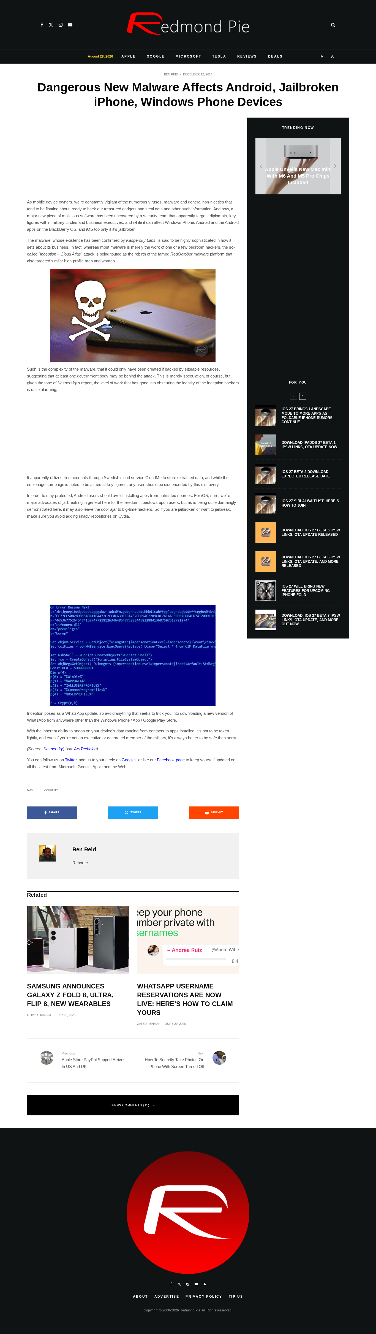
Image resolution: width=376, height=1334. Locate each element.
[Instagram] (60, 25)
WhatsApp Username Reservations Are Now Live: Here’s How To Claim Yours (185, 999)
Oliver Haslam (39, 1015)
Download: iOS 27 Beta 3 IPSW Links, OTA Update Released (311, 532)
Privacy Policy (204, 1296)
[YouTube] (70, 25)
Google (156, 56)
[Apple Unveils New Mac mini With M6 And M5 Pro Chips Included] (298, 166)
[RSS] (322, 57)
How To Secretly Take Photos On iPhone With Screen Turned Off (174, 1060)
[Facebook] (42, 25)
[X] (51, 25)
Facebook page (171, 759)
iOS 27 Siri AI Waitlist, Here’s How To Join (310, 503)
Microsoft (188, 56)
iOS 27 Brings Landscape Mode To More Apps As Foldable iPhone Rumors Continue (307, 415)
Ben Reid (171, 74)
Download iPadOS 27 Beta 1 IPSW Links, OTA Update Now (309, 445)
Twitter (71, 759)
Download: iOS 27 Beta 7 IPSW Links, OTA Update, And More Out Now (311, 619)
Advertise (166, 1296)
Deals (275, 56)
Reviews (247, 56)
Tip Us (236, 1296)
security (51, 790)
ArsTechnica (85, 748)
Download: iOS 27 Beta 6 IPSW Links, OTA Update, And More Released (311, 561)
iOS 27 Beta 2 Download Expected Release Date (306, 474)
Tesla (219, 56)
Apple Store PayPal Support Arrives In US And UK (94, 1060)
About (140, 1296)
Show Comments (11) (130, 1105)
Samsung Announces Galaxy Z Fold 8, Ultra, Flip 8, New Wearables (70, 994)
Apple (128, 56)
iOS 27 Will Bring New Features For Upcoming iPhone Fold (306, 590)
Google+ (129, 759)
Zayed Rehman (148, 1023)
